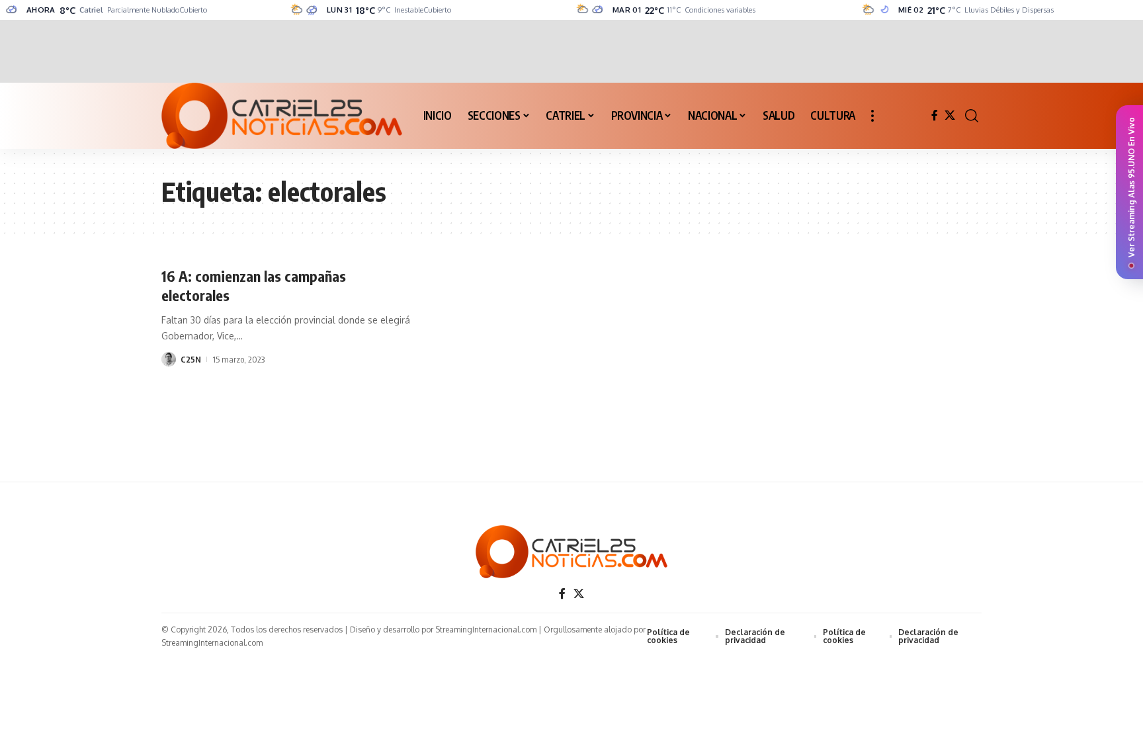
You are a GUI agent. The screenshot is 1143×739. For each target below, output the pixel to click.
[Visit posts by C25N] (168, 359)
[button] (872, 116)
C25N (191, 359)
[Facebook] (934, 115)
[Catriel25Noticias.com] (281, 116)
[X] (949, 115)
